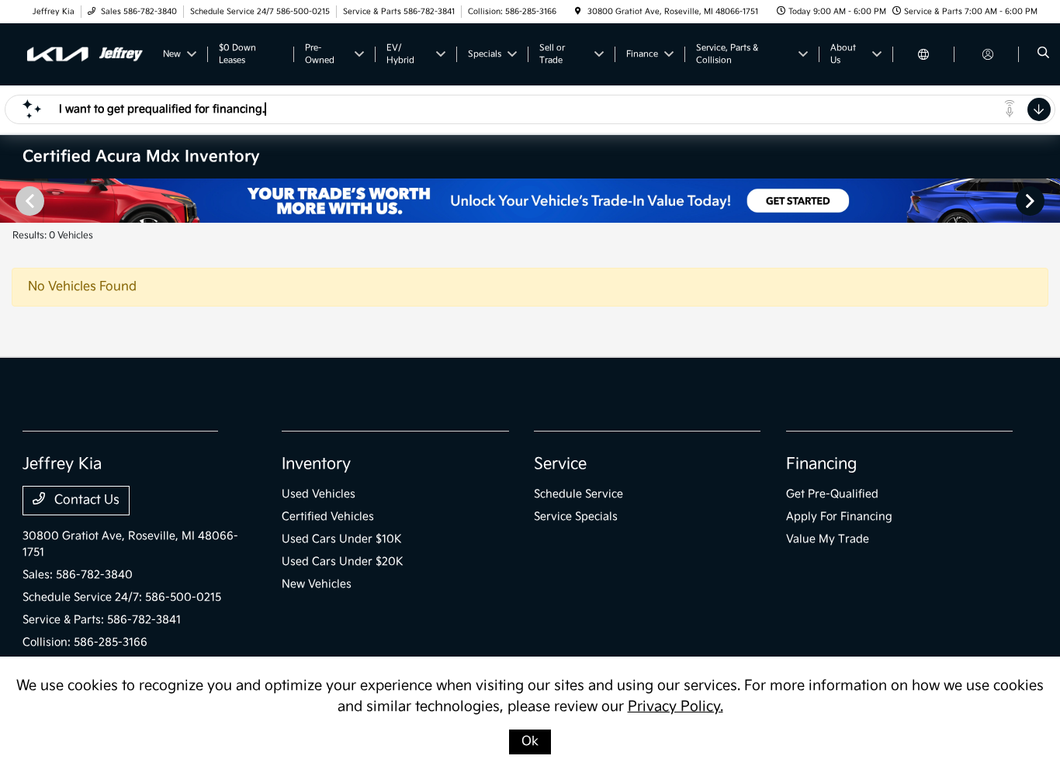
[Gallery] (530, 201)
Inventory (316, 464)
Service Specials (576, 516)
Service (560, 464)
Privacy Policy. (675, 706)
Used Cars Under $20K (343, 561)
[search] (1043, 54)
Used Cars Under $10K (342, 539)
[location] (578, 11)
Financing (821, 464)
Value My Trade (827, 539)
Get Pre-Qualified (832, 494)
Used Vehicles (318, 494)
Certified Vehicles (328, 516)
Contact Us (85, 500)
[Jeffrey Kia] (85, 54)
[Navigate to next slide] (1048, 200)
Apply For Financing (839, 516)
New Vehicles (317, 584)
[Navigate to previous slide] (11, 200)
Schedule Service (578, 494)
